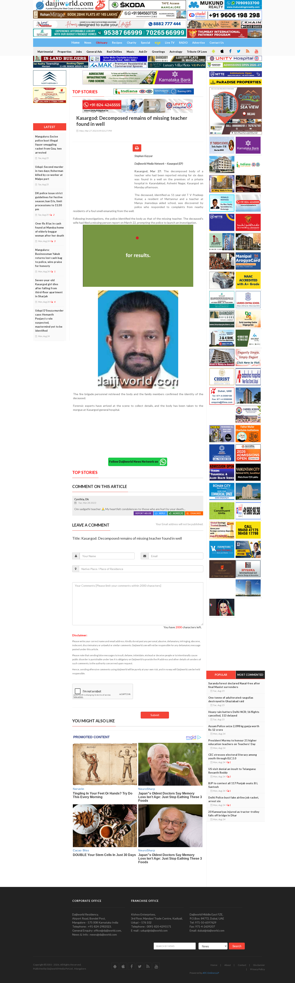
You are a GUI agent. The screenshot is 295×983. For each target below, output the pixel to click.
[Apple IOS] (221, 51)
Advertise (198, 42)
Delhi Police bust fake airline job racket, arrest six (233, 799)
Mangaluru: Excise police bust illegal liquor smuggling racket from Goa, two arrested (48, 144)
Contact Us (217, 42)
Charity (131, 42)
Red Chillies (114, 51)
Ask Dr (143, 51)
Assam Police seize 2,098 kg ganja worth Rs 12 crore (233, 728)
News (87, 42)
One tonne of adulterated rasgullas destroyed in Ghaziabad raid (230, 699)
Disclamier (259, 965)
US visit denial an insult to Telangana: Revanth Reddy (232, 770)
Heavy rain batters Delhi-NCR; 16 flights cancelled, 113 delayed (233, 713)
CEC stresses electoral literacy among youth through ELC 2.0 (232, 756)
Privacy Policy (257, 969)
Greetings (158, 51)
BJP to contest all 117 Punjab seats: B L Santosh (233, 785)
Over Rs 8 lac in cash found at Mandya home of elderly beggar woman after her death (49, 229)
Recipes (117, 42)
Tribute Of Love (197, 51)
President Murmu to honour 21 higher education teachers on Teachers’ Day (232, 742)
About (227, 965)
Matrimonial (45, 51)
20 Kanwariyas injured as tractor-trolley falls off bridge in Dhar (233, 813)
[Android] (213, 51)
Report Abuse (143, 513)
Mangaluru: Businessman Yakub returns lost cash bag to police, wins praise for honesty (48, 258)
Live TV (169, 42)
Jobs (79, 51)
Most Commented (250, 674)
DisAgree (195, 513)
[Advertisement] (103, 180)
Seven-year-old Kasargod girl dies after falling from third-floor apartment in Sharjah (49, 288)
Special (145, 42)
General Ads (94, 51)
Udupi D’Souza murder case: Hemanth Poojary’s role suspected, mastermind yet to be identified (49, 320)
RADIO (183, 42)
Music (130, 51)
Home (214, 965)
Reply (162, 513)
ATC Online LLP (211, 972)
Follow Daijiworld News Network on (134, 461)
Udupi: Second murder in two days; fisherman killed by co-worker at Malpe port (49, 172)
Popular (221, 674)
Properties (64, 51)
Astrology (176, 51)
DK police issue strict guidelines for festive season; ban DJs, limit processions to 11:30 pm (49, 201)
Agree (178, 513)
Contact (242, 965)
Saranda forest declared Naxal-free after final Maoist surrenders (234, 685)
